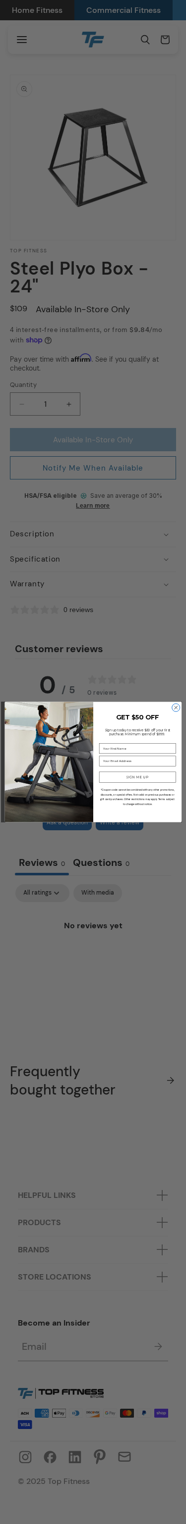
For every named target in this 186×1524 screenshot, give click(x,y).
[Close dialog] (176, 708)
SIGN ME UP (137, 777)
